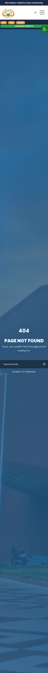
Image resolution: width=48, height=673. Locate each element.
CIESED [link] (20, 22)
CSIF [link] (4, 22)
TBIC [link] (11, 22)
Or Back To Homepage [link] (24, 371)
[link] (44, 29)
